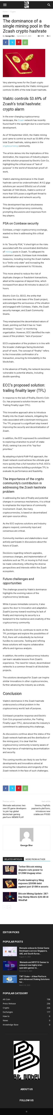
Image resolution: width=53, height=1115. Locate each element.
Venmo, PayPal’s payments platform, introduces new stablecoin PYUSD (41, 810)
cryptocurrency (10, 146)
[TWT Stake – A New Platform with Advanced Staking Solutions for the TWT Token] (10, 979)
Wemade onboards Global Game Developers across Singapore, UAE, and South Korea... (34, 951)
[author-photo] (26, 841)
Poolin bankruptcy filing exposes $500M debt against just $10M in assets (33, 883)
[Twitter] (12, 42)
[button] (4, 5)
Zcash (21, 120)
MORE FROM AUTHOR (35, 859)
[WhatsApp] (25, 42)
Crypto (13, 11)
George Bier (10, 36)
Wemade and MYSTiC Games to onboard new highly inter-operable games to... (34, 965)
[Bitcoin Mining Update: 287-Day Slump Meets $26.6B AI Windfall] (10, 897)
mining (8, 251)
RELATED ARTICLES (13, 859)
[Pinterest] (18, 42)
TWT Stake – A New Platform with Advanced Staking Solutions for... (34, 979)
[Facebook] (5, 42)
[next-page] (9, 907)
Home (5, 11)
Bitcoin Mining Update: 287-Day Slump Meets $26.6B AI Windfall (33, 897)
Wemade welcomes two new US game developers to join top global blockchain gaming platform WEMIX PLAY (14, 811)
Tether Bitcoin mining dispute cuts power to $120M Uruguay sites (30, 870)
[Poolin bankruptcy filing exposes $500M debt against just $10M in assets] (10, 883)
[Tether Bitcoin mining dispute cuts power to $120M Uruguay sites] (10, 870)
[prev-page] (4, 907)
